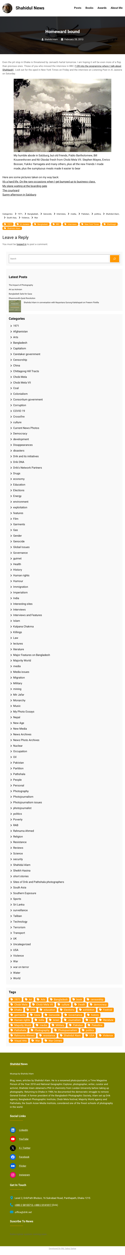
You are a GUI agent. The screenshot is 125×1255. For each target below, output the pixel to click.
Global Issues (21, 547)
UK (15, 939)
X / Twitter (24, 1148)
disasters (18, 451)
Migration (19, 678)
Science (18, 853)
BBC (58, 224)
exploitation (20, 507)
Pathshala (19, 774)
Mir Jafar (18, 695)
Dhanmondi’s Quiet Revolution (22, 298)
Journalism (74, 1020)
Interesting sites (23, 604)
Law (15, 638)
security (18, 859)
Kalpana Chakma (23, 626)
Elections (18, 490)
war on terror (21, 967)
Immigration (20, 587)
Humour (18, 581)
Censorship (20, 360)
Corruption (19, 405)
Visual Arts (20, 1041)
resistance (49, 1035)
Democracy (20, 434)
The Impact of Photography (21, 285)
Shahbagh (111, 224)
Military (17, 683)
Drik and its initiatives (26, 456)
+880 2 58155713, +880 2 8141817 (33, 1205)
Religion (18, 837)
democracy (100, 1005)
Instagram (24, 1175)
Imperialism (20, 592)
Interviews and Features (27, 615)
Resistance (20, 842)
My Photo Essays (23, 712)
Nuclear (18, 746)
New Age (18, 723)
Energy (17, 496)
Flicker (22, 1166)
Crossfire (19, 417)
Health (17, 564)
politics (97, 214)
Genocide (47, 214)
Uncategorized (22, 944)
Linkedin (23, 1130)
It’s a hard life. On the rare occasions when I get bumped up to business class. (49, 182)
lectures (18, 644)
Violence (25, 217)
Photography (21, 791)
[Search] (114, 258)
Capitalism (19, 348)
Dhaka (18, 1010)
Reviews (18, 848)
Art (30, 999)
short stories (21, 876)
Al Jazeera (24, 224)
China (16, 365)
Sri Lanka (18, 905)
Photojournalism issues (27, 802)
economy (19, 479)
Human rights (21, 575)
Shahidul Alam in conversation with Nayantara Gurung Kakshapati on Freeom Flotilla (61, 302)
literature (18, 649)
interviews (72, 224)
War (36, 217)
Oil (14, 757)
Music (17, 706)
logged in (21, 244)
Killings (17, 632)
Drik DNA (18, 462)
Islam (16, 621)
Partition (18, 768)
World (16, 978)
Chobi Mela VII (22, 383)
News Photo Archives (26, 740)
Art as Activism (15, 289)
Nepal (16, 717)
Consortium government (28, 400)
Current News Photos (26, 428)
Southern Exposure (24, 893)
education (49, 1010)
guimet (17, 558)
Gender (17, 536)
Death (81, 1005)
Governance (20, 553)
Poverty (17, 819)
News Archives (22, 734)
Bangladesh (33, 214)
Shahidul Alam (51, 39)
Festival (107, 1010)
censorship (97, 999)
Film (15, 519)
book (79, 999)
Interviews (61, 214)
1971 (20, 214)
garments (19, 1015)
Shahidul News (30, 8)
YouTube (23, 1139)
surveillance (20, 910)
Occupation (20, 751)
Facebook (24, 1157)
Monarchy (19, 700)
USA (15, 950)
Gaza (37, 1015)
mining (17, 689)
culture (17, 422)
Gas (15, 530)
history (95, 1015)
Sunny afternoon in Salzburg (19, 195)
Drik (32, 1010)
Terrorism (19, 927)
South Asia (11, 217)
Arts (15, 337)
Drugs (16, 473)
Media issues (21, 672)
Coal (16, 388)
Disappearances (23, 445)
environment (20, 502)
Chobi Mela (20, 377)
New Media (20, 729)
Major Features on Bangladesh (31, 655)
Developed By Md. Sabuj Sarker (62, 1248)
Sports (17, 899)
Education (19, 485)
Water (16, 973)
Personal (18, 785)
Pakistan (85, 214)
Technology (20, 922)
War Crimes (55, 1041)
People (17, 780)
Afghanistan (20, 331)
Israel (56, 1020)
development (21, 439)
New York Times (92, 224)
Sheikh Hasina (21, 871)
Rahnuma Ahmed (23, 831)
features (18, 513)
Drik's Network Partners (27, 468)
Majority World (22, 660)
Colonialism (20, 394)
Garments (19, 524)
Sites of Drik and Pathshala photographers (38, 882)
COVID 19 (19, 411)
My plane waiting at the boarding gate (24, 186)
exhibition (88, 1010)
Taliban (17, 916)
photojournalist (22, 808)
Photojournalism (23, 797)
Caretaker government (26, 354)
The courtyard (10, 190)
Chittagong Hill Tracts (26, 371)
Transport (19, 933)
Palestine (97, 1025)
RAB (15, 825)
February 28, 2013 (73, 39)
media (73, 214)
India (16, 598)
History (17, 570)
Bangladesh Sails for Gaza (20, 293)
